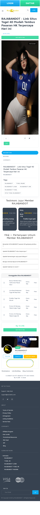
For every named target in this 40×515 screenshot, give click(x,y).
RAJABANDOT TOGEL (11, 190)
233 (6, 143)
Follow (7, 356)
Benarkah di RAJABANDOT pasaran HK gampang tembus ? (19, 245)
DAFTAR (30, 3)
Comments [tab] (6, 160)
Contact (18, 356)
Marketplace (6, 371)
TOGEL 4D (7, 461)
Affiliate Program (8, 431)
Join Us (5, 488)
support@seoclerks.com (8, 394)
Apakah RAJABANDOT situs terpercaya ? (15, 251)
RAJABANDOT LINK (25, 186)
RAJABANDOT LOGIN (11, 186)
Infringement (6, 416)
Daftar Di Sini (20, 37)
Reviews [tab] (6, 156)
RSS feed (6, 440)
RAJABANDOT (9, 183)
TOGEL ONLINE (20, 183)
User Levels (6, 434)
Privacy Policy (7, 413)
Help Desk (10, 391)
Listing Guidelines (8, 418)
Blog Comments (28, 371)
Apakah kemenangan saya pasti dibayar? (15, 256)
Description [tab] (7, 152)
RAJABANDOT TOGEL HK (11, 466)
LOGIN (10, 3)
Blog (4, 446)
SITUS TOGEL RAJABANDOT (13, 193)
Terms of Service (8, 410)
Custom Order (30, 356)
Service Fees (6, 421)
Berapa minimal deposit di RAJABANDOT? (15, 261)
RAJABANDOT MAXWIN (11, 469)
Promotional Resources (10, 437)
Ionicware (5, 455)
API (4, 443)
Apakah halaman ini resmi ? (11, 267)
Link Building (16, 371)
